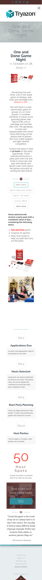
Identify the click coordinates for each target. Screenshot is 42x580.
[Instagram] (16, 2)
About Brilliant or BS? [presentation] (21, 190)
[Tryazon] (21, 14)
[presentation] (21, 206)
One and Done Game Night (26, 39)
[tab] (21, 184)
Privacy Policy (21, 564)
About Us (21, 558)
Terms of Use (21, 561)
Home (12, 39)
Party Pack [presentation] (21, 185)
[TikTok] (27, 2)
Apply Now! (21, 501)
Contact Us (21, 555)
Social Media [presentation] (21, 201)
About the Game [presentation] (21, 196)
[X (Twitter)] (20, 2)
